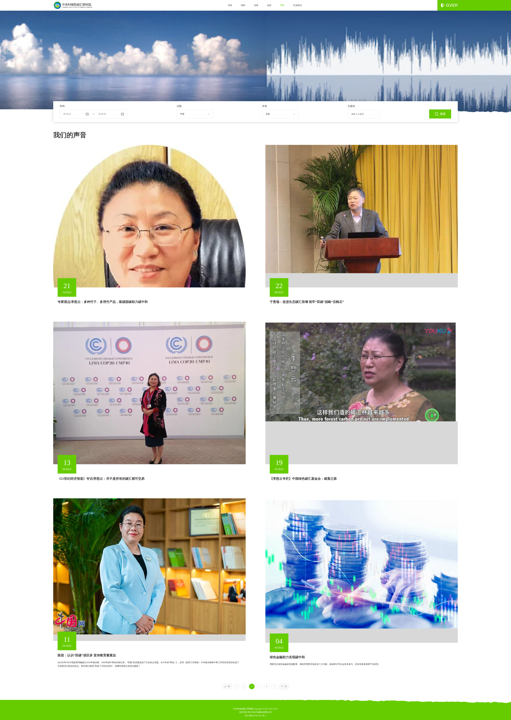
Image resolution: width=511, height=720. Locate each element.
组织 (243, 5)
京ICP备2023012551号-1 (255, 716)
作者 (264, 106)
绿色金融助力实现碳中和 (287, 657)
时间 (62, 106)
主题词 (351, 106)
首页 (230, 5)
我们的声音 (69, 135)
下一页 (284, 686)
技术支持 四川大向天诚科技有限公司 (255, 712)
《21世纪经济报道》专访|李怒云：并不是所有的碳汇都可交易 (101, 478)
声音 (282, 5)
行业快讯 (297, 5)
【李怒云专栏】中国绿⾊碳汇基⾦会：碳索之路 (303, 478)
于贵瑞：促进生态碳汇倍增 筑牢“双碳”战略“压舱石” (307, 302)
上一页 (227, 686)
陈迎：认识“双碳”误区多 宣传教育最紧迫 (87, 655)
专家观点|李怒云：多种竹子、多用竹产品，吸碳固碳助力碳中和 (103, 302)
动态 (269, 5)
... (259, 686)
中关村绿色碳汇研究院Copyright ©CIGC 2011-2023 (255, 709)
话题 (179, 106)
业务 (256, 5)
